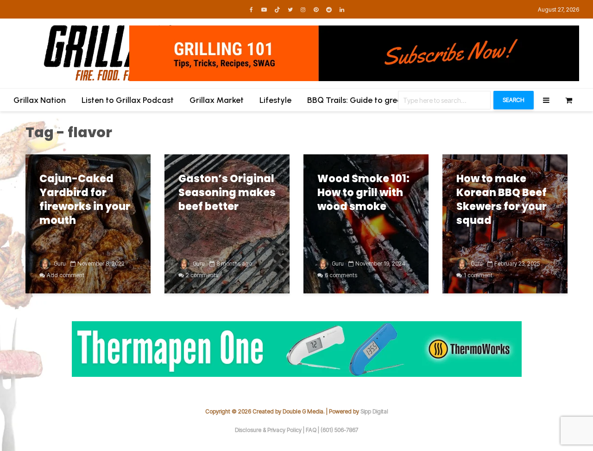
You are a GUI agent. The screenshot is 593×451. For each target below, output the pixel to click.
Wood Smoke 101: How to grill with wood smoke (363, 193)
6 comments (341, 275)
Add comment (65, 275)
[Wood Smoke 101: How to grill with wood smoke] (366, 223)
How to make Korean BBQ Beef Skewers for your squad (501, 200)
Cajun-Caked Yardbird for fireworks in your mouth (84, 200)
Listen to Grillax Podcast (128, 100)
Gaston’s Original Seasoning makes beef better (227, 193)
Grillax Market (216, 100)
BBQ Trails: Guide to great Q (360, 100)
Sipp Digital (374, 411)
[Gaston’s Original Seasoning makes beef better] (227, 223)
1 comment (478, 275)
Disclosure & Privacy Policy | (270, 429)
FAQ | (313, 429)
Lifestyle (275, 100)
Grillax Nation (39, 100)
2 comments (202, 275)
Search (513, 99)
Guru (59, 263)
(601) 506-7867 (339, 429)
